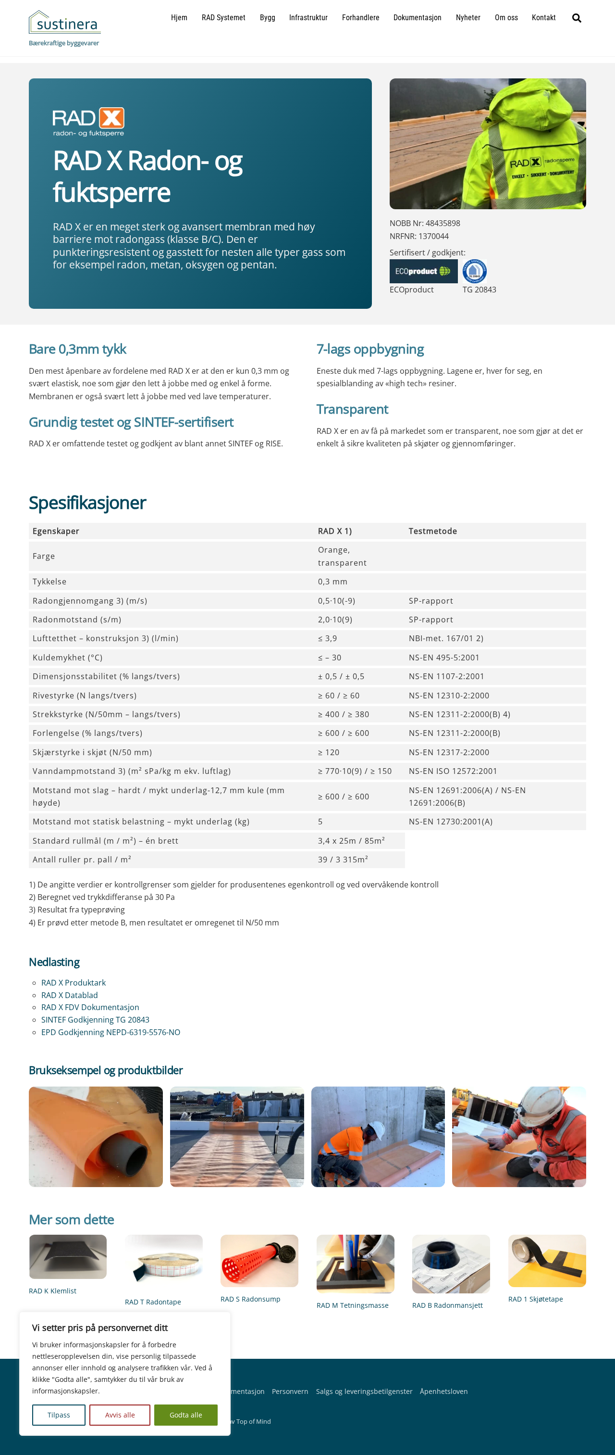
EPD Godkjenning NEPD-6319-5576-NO (110, 1032)
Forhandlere (361, 17)
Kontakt (544, 17)
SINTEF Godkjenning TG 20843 (95, 1019)
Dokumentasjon (418, 17)
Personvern (290, 1391)
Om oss (506, 17)
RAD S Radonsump (251, 1298)
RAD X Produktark (73, 982)
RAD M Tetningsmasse (353, 1305)
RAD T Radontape (153, 1301)
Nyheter (468, 17)
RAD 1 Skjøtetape (535, 1298)
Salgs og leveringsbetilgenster (364, 1391)
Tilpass (59, 1414)
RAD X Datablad (69, 995)
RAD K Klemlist (52, 1290)
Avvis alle (120, 1414)
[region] (125, 1374)
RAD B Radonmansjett (447, 1305)
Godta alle (186, 1414)
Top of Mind (253, 1421)
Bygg (267, 17)
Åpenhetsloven (444, 1391)
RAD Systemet (224, 17)
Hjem (179, 17)
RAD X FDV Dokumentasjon (90, 1007)
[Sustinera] (65, 29)
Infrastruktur (308, 17)
